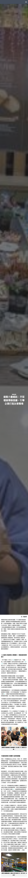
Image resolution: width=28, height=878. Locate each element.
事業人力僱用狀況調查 (14, 625)
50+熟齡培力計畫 (8, 789)
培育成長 (14, 394)
